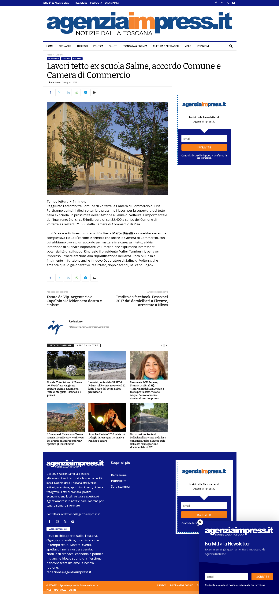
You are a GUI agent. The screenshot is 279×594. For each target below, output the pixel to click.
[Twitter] (227, 3)
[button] (231, 46)
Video (188, 46)
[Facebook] (216, 3)
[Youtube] (233, 3)
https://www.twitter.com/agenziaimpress (89, 326)
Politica (98, 46)
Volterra (77, 58)
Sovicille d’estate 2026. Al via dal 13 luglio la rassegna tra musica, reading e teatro (106, 437)
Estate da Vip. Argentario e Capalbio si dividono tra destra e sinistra (74, 301)
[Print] (94, 92)
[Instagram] (222, 3)
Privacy (161, 585)
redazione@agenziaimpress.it (80, 514)
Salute (113, 46)
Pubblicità (96, 2)
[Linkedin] (68, 92)
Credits (72, 589)
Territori (82, 46)
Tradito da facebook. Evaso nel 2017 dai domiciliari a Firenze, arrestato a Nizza (142, 301)
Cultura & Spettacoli (166, 46)
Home (49, 46)
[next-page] (166, 346)
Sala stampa (112, 2)
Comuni (66, 58)
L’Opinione (203, 46)
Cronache (65, 46)
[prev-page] (162, 346)
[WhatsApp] (76, 92)
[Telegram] (85, 92)
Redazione (81, 2)
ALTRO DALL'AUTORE (87, 345)
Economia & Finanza (135, 46)
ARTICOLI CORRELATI (60, 345)
